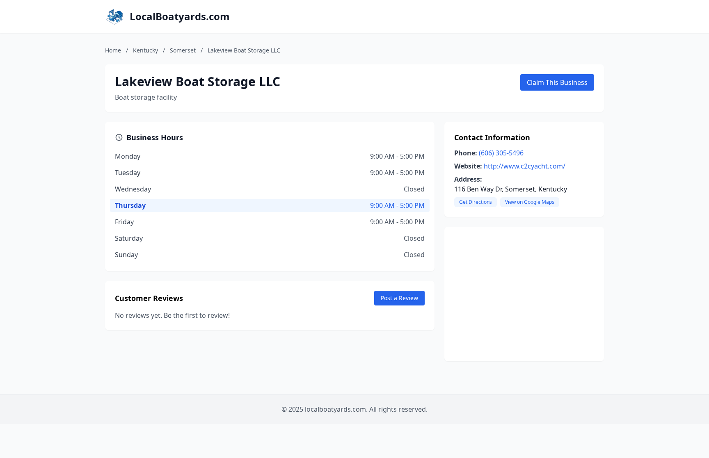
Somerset (183, 50)
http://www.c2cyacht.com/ (524, 166)
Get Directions (475, 201)
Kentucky (145, 50)
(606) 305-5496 (501, 152)
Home (113, 50)
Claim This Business (557, 82)
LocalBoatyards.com (180, 16)
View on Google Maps (529, 201)
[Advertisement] (524, 294)
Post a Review (399, 298)
